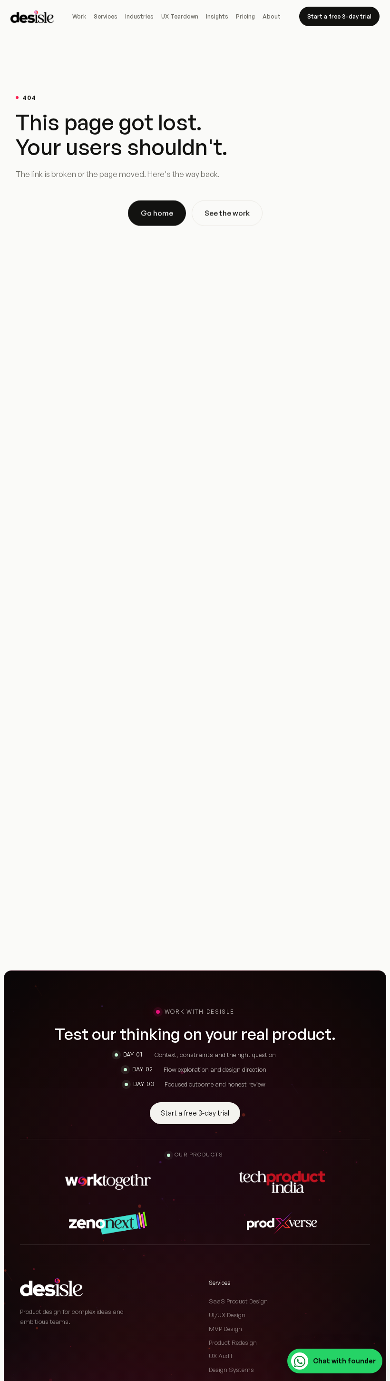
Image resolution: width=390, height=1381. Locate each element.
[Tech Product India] (282, 1182)
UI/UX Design (227, 1315)
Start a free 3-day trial (339, 16)
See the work (227, 212)
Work (79, 16)
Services (105, 16)
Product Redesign (233, 1342)
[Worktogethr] (108, 1182)
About (272, 16)
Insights (217, 16)
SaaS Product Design (238, 1301)
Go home (157, 212)
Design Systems (231, 1369)
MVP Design (225, 1328)
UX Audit (221, 1356)
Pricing (245, 16)
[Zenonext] (108, 1223)
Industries (139, 16)
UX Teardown (179, 16)
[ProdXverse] (282, 1223)
